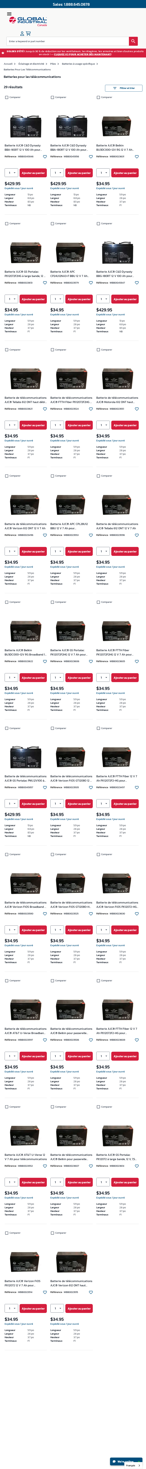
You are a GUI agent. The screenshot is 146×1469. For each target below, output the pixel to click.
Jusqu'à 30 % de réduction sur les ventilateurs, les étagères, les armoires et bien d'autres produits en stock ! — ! (75, 53)
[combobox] (133, 1465)
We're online (125, 1461)
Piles (53, 64)
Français (130, 1465)
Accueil (8, 64)
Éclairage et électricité (31, 64)
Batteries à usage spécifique (78, 64)
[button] (11, 173)
